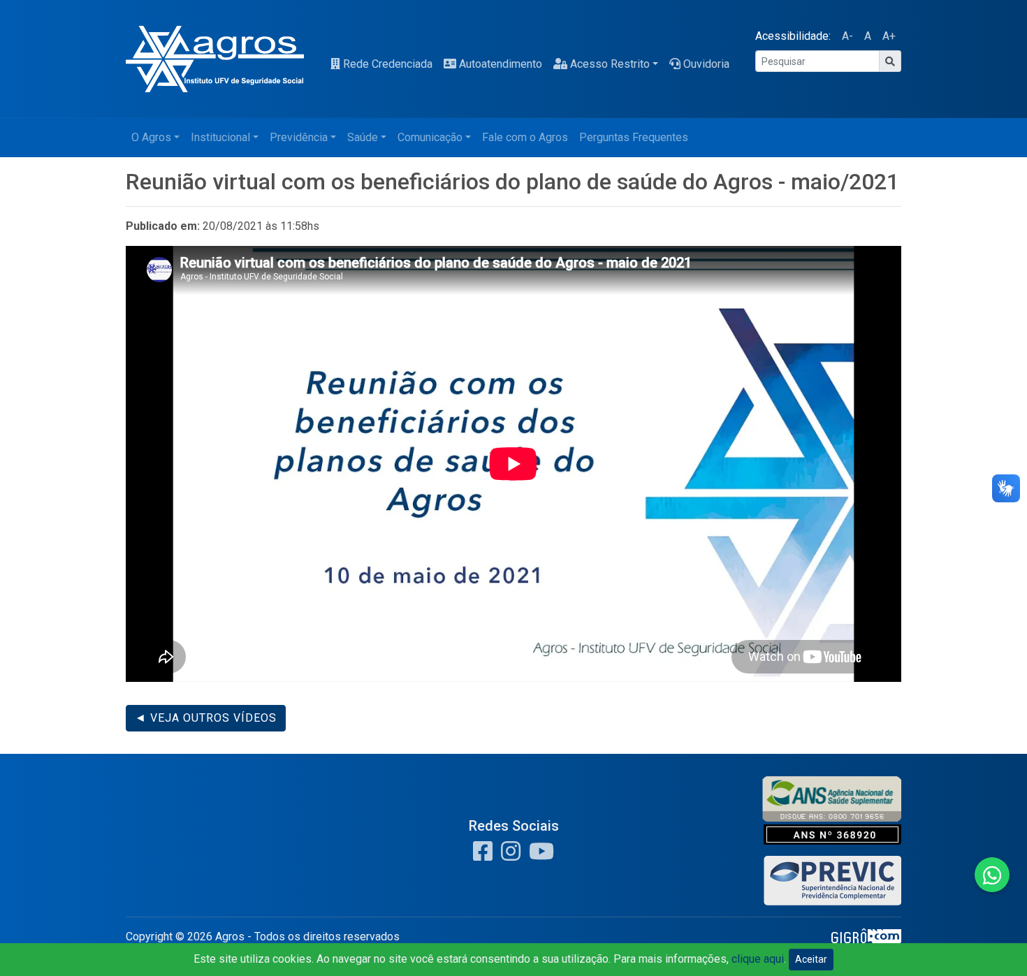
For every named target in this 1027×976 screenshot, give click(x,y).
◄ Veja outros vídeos (206, 717)
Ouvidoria (706, 64)
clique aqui (757, 959)
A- (847, 36)
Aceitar (811, 959)
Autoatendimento (500, 64)
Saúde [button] (362, 137)
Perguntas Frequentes (633, 137)
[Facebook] (483, 855)
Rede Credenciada (387, 64)
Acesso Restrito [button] (610, 64)
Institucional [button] (220, 137)
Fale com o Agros (525, 137)
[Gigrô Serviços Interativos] (866, 940)
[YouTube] (538, 855)
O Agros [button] (151, 137)
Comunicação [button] (430, 137)
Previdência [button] (299, 137)
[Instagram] (507, 855)
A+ (889, 36)
